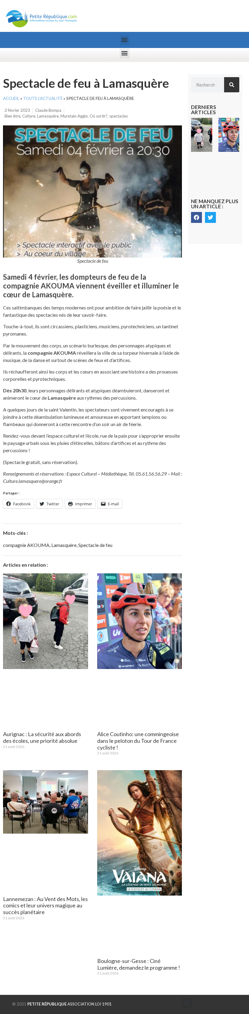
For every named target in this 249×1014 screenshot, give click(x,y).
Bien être (12, 116)
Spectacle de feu (95, 545)
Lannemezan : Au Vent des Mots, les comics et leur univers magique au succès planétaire (45, 905)
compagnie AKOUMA (26, 545)
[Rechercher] (231, 84)
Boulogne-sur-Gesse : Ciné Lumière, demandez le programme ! (138, 964)
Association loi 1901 (69, 1004)
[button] (125, 40)
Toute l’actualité (43, 98)
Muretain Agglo (74, 116)
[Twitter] (210, 217)
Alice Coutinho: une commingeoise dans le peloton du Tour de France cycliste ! (138, 740)
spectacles (118, 116)
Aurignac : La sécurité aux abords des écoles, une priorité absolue (42, 737)
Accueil (11, 98)
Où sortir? (98, 116)
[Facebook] (196, 217)
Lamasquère (48, 116)
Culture (28, 116)
